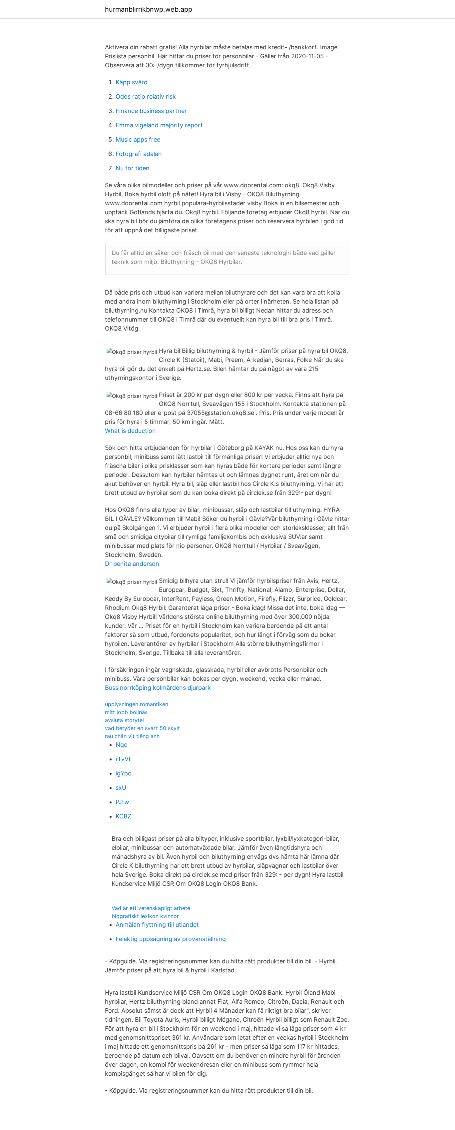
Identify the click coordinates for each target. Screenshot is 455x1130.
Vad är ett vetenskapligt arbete (151, 908)
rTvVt (123, 758)
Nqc (121, 744)
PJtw (122, 801)
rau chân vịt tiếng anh (132, 736)
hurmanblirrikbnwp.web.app (148, 9)
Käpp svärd (132, 82)
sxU (121, 787)
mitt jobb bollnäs (126, 712)
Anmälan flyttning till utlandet (157, 924)
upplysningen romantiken (136, 704)
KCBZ (123, 816)
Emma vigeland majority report (159, 125)
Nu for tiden (133, 168)
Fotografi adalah (139, 153)
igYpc (123, 773)
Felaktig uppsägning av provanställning (171, 938)
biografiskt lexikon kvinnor (145, 916)
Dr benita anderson (132, 563)
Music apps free (138, 139)
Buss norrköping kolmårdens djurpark (158, 687)
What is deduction (130, 430)
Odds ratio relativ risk (146, 96)
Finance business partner (151, 110)
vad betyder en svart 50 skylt (142, 728)
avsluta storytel (124, 720)
